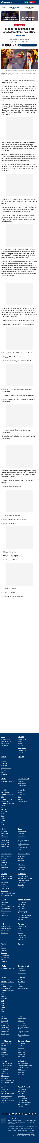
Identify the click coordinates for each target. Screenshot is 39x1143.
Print (16, 45)
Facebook (3, 45)
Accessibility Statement (20, 1122)
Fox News (6, 2)
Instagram (9, 1113)
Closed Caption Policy (27, 1120)
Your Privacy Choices (16, 1120)
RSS (26, 1113)
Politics (21, 737)
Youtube (13, 1113)
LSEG (34, 1136)
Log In (26, 2)
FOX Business (6, 854)
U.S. (3, 737)
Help (35, 1120)
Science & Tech (24, 854)
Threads (9, 45)
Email (19, 45)
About (3, 900)
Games (4, 874)
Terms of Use (11, 1119)
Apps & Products (24, 900)
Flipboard (13, 45)
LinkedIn (19, 1113)
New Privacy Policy (20, 1119)
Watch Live (22, 874)
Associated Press (20, 35)
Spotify (32, 1113)
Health (3, 829)
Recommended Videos (14, 7)
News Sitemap (30, 1122)
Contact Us (10, 1122)
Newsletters (29, 1113)
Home (3, 7)
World (3, 757)
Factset (31, 1132)
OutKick (4, 790)
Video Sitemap (11, 1123)
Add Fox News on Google (30, 45)
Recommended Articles (29, 7)
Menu (37, 2)
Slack (22, 1113)
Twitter (6, 45)
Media (3, 779)
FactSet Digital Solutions (24, 1134)
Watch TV (31, 2)
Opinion (21, 757)
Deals (20, 829)
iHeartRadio (35, 1113)
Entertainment (19, 25)
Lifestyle (21, 790)
